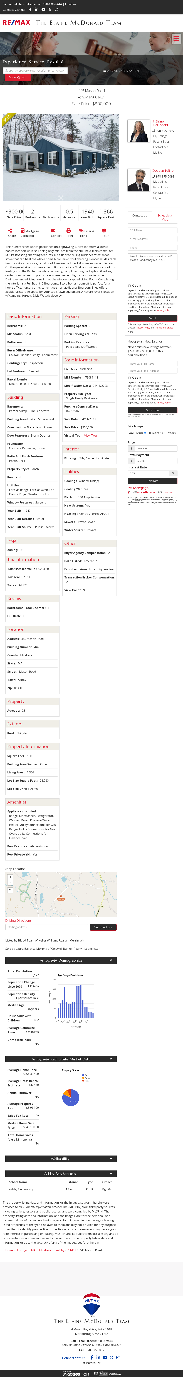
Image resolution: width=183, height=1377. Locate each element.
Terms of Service (164, 327)
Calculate (152, 481)
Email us (70, 4)
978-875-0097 (165, 131)
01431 (72, 1250)
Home (9, 1250)
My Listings (160, 136)
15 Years (170, 433)
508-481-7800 (71, 1345)
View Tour (91, 435)
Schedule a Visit (165, 217)
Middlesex (46, 1250)
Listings (22, 1250)
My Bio (157, 153)
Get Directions (103, 927)
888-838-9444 (52, 4)
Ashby (60, 1250)
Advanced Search (123, 71)
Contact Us (139, 215)
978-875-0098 (165, 176)
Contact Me (160, 147)
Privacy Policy (163, 310)
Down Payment (138, 455)
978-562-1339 (91, 1345)
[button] (18, 77)
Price (131, 442)
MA (33, 1250)
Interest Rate (137, 467)
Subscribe (152, 410)
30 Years (153, 433)
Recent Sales (161, 142)
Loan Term (135, 433)
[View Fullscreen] (10, 890)
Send (152, 318)
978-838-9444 (112, 1345)
